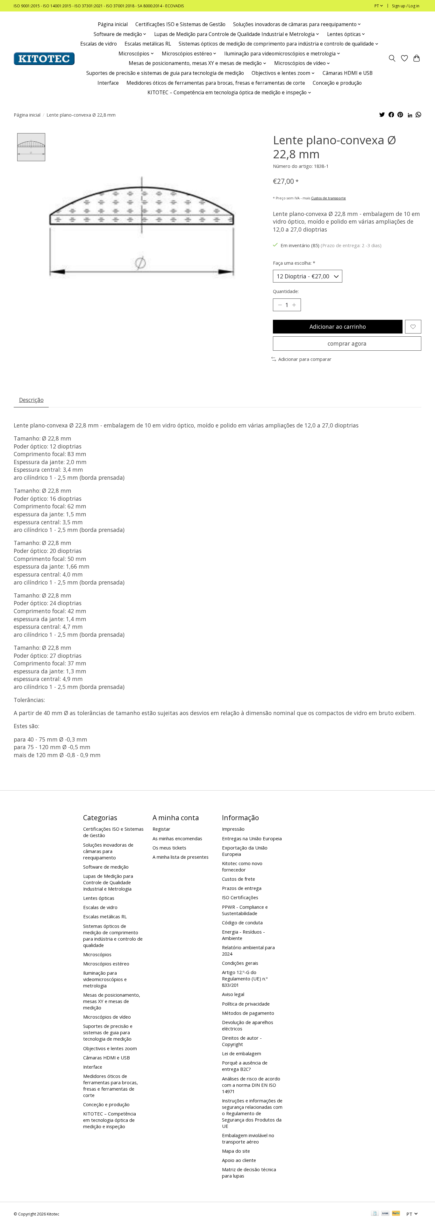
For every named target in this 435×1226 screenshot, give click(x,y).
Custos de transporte (328, 198)
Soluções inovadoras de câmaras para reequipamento (108, 851)
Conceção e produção (337, 83)
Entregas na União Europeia (252, 838)
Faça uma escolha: (294, 263)
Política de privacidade (246, 1003)
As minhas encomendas (177, 838)
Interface (108, 83)
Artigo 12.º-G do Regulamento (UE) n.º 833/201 (244, 978)
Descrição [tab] (31, 400)
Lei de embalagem (241, 1053)
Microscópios (97, 954)
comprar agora (347, 343)
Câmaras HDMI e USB (348, 73)
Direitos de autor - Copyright (242, 1041)
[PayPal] (396, 1214)
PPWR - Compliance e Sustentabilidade (245, 910)
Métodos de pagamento (248, 1013)
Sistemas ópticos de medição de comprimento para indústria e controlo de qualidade (113, 935)
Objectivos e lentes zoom (110, 1048)
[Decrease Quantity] (279, 304)
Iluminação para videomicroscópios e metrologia (105, 979)
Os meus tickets (169, 847)
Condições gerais (240, 963)
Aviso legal (233, 994)
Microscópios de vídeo (107, 1017)
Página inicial (113, 24)
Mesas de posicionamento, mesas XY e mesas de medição (111, 1001)
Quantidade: (286, 291)
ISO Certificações (240, 897)
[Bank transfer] (385, 1214)
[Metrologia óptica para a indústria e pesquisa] (44, 58)
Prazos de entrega (241, 888)
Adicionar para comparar (305, 359)
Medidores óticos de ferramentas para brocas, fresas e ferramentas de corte (215, 83)
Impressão (233, 829)
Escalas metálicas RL (148, 43)
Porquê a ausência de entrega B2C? (244, 1065)
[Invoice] (375, 1214)
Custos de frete (238, 879)
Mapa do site (236, 1151)
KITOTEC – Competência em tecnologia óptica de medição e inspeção (109, 1119)
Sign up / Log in (405, 6)
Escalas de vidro (98, 43)
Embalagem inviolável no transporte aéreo (248, 1138)
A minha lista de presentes (181, 857)
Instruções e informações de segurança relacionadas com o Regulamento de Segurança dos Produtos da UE (252, 1113)
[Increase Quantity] (293, 304)
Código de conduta (242, 922)
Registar (161, 829)
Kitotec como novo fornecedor (242, 866)
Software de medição (106, 867)
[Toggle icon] (392, 58)
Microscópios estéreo (106, 963)
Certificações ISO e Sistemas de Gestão (180, 24)
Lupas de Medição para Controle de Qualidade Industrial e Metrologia (108, 882)
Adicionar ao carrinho (338, 326)
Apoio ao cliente (239, 1160)
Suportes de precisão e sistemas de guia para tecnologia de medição (165, 73)
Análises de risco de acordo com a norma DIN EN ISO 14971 (251, 1084)
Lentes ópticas (98, 898)
